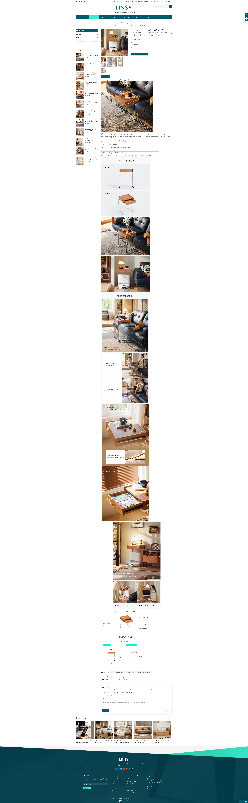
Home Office (78, 46)
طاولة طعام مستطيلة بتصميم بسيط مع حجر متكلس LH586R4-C (91, 101)
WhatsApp (144, 54)
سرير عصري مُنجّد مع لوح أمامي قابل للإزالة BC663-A (91, 139)
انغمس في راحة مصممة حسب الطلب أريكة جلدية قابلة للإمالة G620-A (91, 111)
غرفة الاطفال (78, 43)
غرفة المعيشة (78, 34)
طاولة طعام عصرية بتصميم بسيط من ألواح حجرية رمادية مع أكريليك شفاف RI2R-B (91, 120)
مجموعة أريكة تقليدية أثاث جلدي (133, 792)
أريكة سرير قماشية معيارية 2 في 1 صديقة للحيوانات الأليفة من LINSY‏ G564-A (142, 741)
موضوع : (117, 692)
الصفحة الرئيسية (82, 17)
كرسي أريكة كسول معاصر (132, 781)
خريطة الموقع (113, 788)
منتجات (94, 17)
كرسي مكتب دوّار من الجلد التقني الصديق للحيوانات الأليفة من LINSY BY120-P (91, 148)
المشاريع (116, 17)
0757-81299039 (152, 786)
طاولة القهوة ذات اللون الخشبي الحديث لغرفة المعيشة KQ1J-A (117, 692)
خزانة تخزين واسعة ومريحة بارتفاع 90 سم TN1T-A (90, 130)
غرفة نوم (77, 37)
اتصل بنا (158, 17)
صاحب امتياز (105, 17)
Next (171, 718)
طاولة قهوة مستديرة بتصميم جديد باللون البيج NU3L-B (116, 679)
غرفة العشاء (78, 40)
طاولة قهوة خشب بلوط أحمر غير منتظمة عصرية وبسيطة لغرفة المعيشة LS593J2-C (103, 741)
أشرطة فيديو (127, 17)
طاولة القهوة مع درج (130, 672)
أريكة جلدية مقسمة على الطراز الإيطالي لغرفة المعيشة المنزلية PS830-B (91, 92)
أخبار (137, 17)
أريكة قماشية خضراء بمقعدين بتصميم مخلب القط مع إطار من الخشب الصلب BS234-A (84, 741)
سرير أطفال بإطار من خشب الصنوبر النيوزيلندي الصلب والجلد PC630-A (91, 73)
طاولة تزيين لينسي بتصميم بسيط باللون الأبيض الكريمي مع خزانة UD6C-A (91, 158)
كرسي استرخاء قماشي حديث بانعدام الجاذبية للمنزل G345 (91, 64)
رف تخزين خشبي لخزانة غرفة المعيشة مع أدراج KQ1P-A (117, 677)
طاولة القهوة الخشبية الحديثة (117, 672)
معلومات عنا (147, 17)
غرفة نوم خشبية (130, 783)
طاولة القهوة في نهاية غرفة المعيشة (144, 672)
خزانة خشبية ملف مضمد (132, 785)
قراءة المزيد (87, 57)
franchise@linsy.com (153, 788)
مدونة (112, 785)
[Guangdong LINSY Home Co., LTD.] (124, 7)
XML (112, 790)
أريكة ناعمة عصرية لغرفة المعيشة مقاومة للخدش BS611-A (91, 54)
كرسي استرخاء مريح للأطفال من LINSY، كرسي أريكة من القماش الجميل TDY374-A (91, 83)
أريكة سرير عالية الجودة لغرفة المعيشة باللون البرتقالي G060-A (161, 741)
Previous (169, 718)
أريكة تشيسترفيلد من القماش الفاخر (134, 778)
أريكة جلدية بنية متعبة (131, 790)
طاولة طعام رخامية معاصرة (132, 788)
